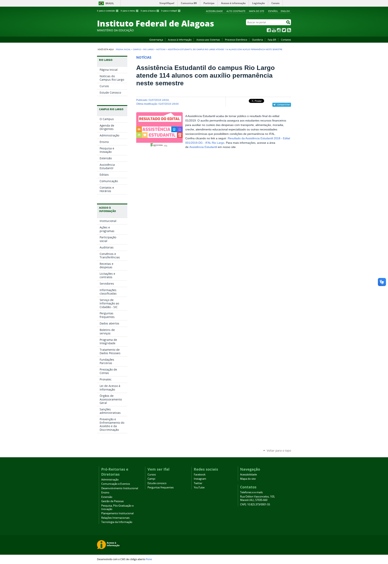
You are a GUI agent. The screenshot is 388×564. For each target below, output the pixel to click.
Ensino (105, 492)
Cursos (152, 474)
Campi (151, 479)
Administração (110, 479)
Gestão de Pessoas (112, 501)
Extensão (106, 497)
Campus (137, 49)
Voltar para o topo (279, 450)
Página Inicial (123, 49)
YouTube (274, 30)
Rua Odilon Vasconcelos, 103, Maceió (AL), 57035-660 (257, 498)
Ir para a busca (149, 11)
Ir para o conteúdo (107, 11)
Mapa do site (256, 11)
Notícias (160, 49)
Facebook (269, 30)
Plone (149, 559)
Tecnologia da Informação (116, 522)
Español (273, 11)
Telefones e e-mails (251, 492)
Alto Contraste (236, 11)
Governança (156, 39)
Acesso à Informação (180, 39)
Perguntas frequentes (161, 487)
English (285, 11)
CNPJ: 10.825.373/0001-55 (255, 504)
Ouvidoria (257, 39)
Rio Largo (148, 49)
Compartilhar (283, 104)
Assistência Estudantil (203, 147)
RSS (289, 30)
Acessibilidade (214, 11)
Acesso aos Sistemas (208, 39)
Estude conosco (157, 483)
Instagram (279, 30)
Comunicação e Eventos (115, 484)
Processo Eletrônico (236, 39)
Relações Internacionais (115, 518)
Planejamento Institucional (117, 513)
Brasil (109, 3)
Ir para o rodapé (170, 11)
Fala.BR (272, 39)
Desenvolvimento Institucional (119, 488)
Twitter (284, 30)
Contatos (286, 39)
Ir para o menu (129, 11)
